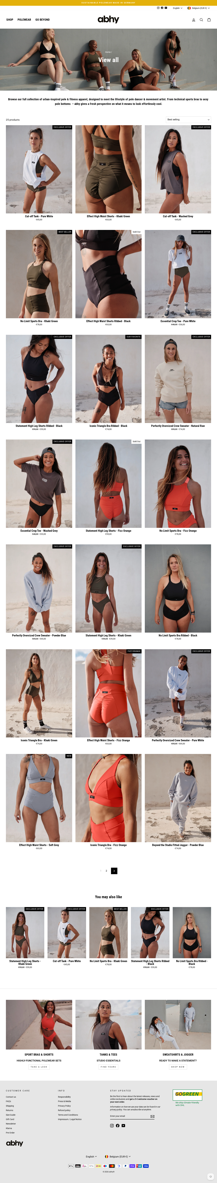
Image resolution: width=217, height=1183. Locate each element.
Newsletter (11, 1124)
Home (108, 52)
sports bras (192, 99)
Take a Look (39, 1067)
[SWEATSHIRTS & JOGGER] (178, 1024)
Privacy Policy (64, 1106)
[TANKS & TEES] (108, 1024)
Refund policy (64, 1110)
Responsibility (64, 1097)
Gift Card (10, 1119)
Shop (9, 19)
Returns (9, 1110)
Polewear (24, 19)
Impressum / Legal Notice (69, 1119)
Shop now (178, 1067)
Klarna (9, 1128)
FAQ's (8, 1101)
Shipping (10, 1106)
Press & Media (64, 1101)
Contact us (11, 1097)
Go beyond (42, 19)
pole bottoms (63, 104)
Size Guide (10, 1115)
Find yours (108, 1067)
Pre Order (10, 1133)
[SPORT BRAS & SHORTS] (39, 1024)
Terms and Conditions (68, 1115)
